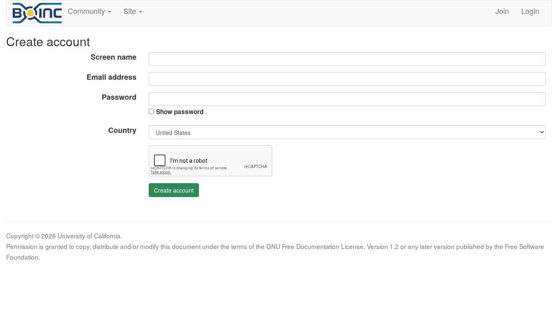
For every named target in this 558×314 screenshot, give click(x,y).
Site (130, 10)
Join (502, 10)
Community (87, 10)
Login (530, 10)
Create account (174, 190)
